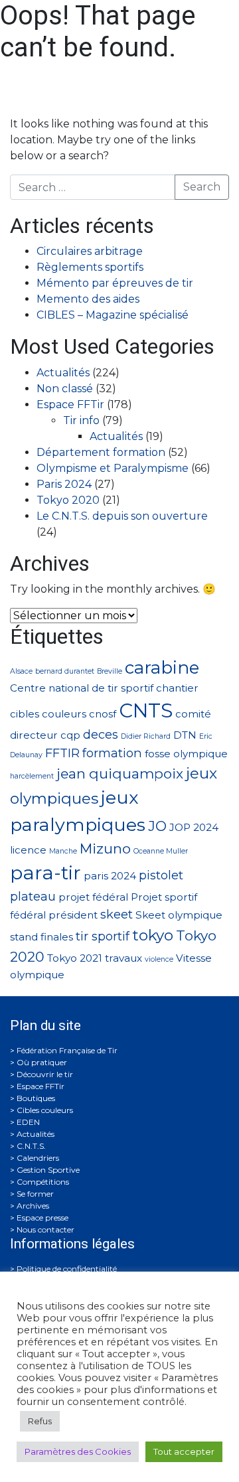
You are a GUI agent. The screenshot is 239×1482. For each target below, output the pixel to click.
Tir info (81, 420)
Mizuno (105, 848)
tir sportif (102, 936)
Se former (35, 1194)
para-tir (45, 872)
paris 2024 (110, 875)
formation (112, 753)
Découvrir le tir (45, 1074)
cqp (70, 735)
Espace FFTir (70, 404)
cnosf (102, 713)
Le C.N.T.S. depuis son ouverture (122, 516)
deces (100, 734)
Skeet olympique (178, 915)
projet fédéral (93, 897)
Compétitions (43, 1182)
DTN (185, 735)
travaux (123, 958)
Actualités (63, 372)
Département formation (101, 452)
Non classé (65, 388)
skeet (116, 914)
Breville (109, 671)
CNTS (146, 710)
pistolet (161, 875)
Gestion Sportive (48, 1170)
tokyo (152, 935)
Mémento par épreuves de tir (115, 283)
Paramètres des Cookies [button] (78, 1451)
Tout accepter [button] (183, 1451)
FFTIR (62, 753)
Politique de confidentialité (67, 1269)
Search (201, 187)
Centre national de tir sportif (81, 688)
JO (157, 826)
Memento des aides (88, 299)
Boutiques (36, 1098)
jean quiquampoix (119, 773)
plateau (33, 896)
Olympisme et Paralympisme (113, 468)
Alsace (21, 671)
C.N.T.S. (31, 1146)
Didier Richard (146, 736)
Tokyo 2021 (74, 958)
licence (28, 850)
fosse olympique (186, 753)
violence (159, 959)
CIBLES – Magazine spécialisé (113, 315)
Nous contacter (45, 1229)
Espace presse (42, 1218)
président (73, 915)
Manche (63, 851)
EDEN (28, 1122)
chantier (177, 688)
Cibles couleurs (45, 1110)
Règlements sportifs (90, 267)
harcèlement (32, 776)
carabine (162, 667)
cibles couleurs (48, 713)
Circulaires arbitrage (90, 251)
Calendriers (38, 1158)
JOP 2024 (193, 827)
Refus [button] (40, 1421)
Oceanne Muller (160, 851)
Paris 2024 (64, 484)
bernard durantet (64, 671)
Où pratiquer (42, 1062)
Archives (33, 1206)
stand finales (41, 936)
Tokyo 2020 (68, 500)
